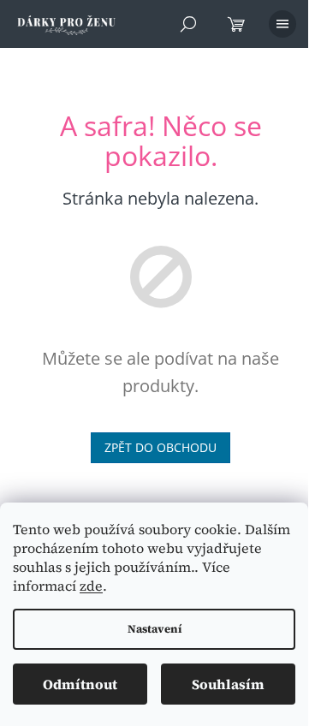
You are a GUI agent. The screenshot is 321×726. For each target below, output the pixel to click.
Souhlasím (228, 684)
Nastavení (154, 629)
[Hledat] (188, 24)
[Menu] (282, 24)
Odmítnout (80, 684)
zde (91, 585)
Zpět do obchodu (160, 447)
